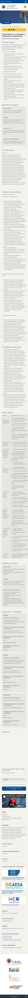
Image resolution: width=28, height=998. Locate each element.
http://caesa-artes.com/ (9, 682)
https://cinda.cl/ (7, 717)
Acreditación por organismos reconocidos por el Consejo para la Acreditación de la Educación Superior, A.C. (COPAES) (12, 892)
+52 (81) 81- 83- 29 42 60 (8, 928)
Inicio (3, 26)
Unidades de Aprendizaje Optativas (12, 940)
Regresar (7, 22)
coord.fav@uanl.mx (7, 921)
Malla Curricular (7, 938)
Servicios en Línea (7, 1)
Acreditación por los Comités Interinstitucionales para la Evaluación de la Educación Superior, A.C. (13, 878)
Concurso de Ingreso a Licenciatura (12, 947)
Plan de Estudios (7, 936)
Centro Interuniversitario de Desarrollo (10, 904)
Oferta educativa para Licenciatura (12, 26)
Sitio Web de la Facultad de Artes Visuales (14, 788)
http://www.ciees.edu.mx (9, 642)
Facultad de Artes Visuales (10, 38)
